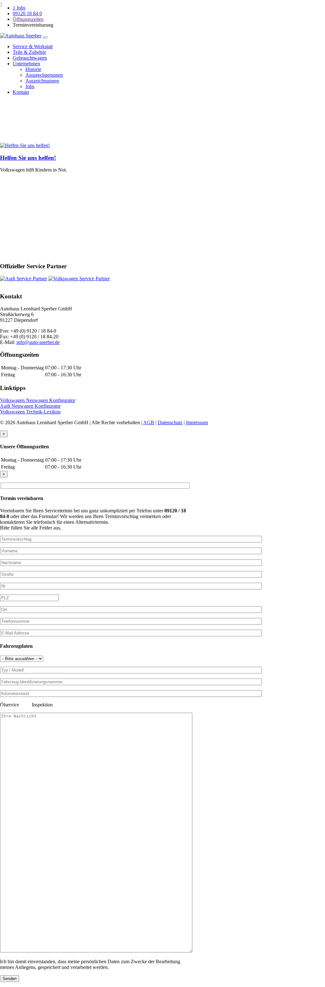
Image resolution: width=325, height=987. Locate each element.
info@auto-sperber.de (38, 342)
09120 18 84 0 (27, 13)
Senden (10, 978)
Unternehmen (26, 63)
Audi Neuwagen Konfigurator (30, 406)
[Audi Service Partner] (23, 278)
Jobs (19, 7)
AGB (148, 422)
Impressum (197, 422)
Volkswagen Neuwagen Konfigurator (37, 400)
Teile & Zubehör (29, 52)
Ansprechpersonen (44, 75)
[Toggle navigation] (45, 37)
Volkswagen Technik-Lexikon (30, 411)
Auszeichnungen (42, 80)
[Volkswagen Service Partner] (79, 278)
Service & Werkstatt (33, 46)
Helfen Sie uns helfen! (28, 157)
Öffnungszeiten (28, 19)
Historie (33, 69)
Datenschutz (170, 422)
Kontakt (21, 92)
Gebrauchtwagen (30, 58)
